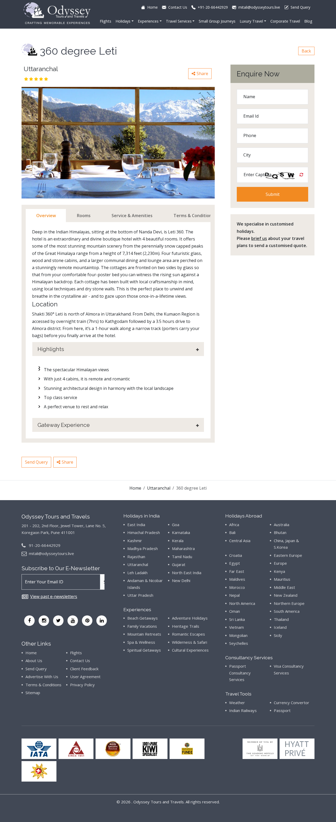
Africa (234, 524)
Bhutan (280, 532)
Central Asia (239, 540)
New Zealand (285, 595)
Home (135, 488)
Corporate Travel (285, 21)
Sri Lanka (237, 619)
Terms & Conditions (43, 684)
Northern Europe (289, 603)
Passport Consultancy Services (240, 672)
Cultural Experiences (190, 650)
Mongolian (238, 635)
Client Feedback (84, 668)
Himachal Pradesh (143, 532)
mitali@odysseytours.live (51, 553)
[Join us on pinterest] (87, 620)
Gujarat (178, 564)
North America (242, 603)
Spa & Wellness (141, 642)
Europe (280, 563)
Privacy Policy (82, 684)
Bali (232, 532)
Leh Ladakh (137, 572)
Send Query (36, 462)
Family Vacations (142, 626)
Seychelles (238, 643)
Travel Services (179, 21)
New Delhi (181, 580)
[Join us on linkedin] (101, 620)
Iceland (280, 627)
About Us (33, 660)
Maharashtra (183, 548)
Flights (105, 21)
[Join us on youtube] (72, 620)
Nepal (234, 595)
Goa (175, 524)
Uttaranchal (158, 488)
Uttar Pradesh (140, 595)
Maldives (237, 579)
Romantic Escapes (188, 634)
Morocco (237, 587)
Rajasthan (136, 556)
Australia (281, 524)
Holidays (123, 21)
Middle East (284, 587)
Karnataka (181, 532)
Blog (308, 21)
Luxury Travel (251, 21)
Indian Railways (243, 710)
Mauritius (282, 579)
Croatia (235, 555)
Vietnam (236, 627)
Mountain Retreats (144, 634)
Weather (237, 702)
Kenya (279, 571)
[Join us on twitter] (58, 620)
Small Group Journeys (217, 21)
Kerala (177, 540)
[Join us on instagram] (44, 620)
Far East (236, 571)
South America (287, 611)
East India (136, 524)
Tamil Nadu (182, 556)
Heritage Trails (185, 626)
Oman (234, 611)
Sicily (278, 635)
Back (306, 51)
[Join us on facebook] (29, 620)
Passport (282, 710)
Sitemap (32, 692)
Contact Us (80, 660)
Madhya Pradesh (142, 548)
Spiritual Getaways (144, 650)
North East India (186, 572)
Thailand (281, 619)
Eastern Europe (288, 555)
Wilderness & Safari (189, 642)
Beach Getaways (142, 618)
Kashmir (134, 540)
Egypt (234, 563)
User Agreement (85, 676)
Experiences (148, 21)
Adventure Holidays (190, 618)
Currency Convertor (291, 702)
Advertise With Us (41, 676)
